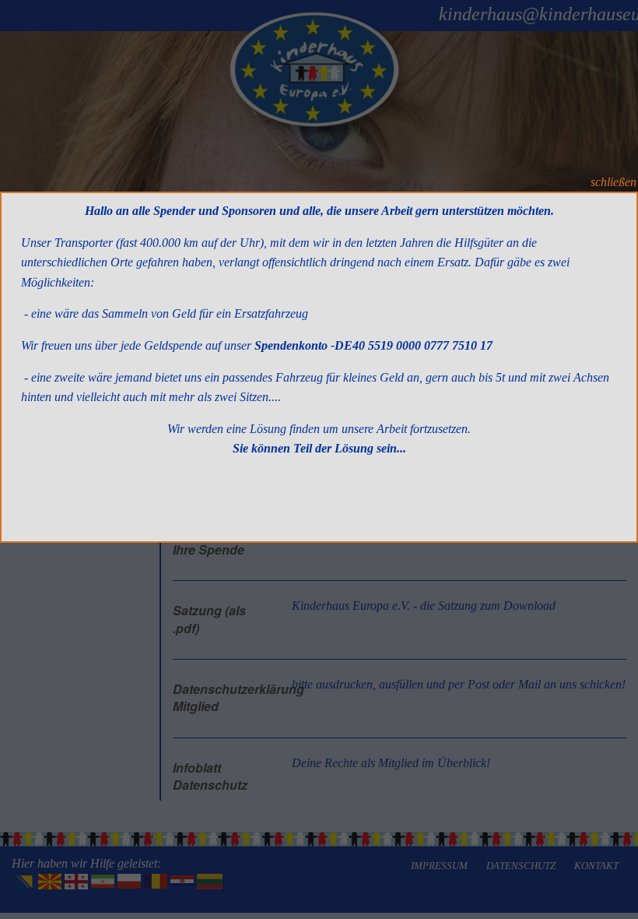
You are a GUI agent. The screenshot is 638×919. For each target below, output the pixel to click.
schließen (613, 181)
